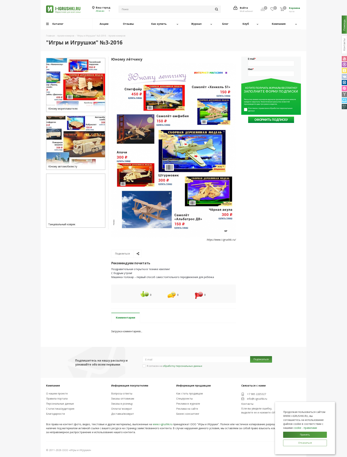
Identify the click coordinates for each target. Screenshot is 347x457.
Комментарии (125, 317)
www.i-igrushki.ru (162, 424)
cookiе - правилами (305, 428)
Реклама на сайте (187, 408)
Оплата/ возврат (121, 408)
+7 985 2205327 (256, 394)
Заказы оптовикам (122, 398)
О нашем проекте (57, 393)
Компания (53, 385)
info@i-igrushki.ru (257, 398)
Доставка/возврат (122, 413)
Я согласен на (174, 366)
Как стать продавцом (189, 393)
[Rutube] (344, 64)
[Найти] (216, 9)
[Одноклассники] (344, 70)
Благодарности (55, 413)
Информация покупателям (129, 385)
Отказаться (305, 442)
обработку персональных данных (182, 366)
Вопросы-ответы (121, 393)
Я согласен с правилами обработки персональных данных (270, 109)
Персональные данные (60, 403)
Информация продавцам (193, 385)
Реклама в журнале (188, 403)
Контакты (247, 403)
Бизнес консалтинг (187, 413)
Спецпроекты (184, 398)
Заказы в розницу (122, 403)
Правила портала (57, 398)
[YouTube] (344, 58)
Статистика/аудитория (60, 408)
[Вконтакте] (344, 76)
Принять (305, 434)
